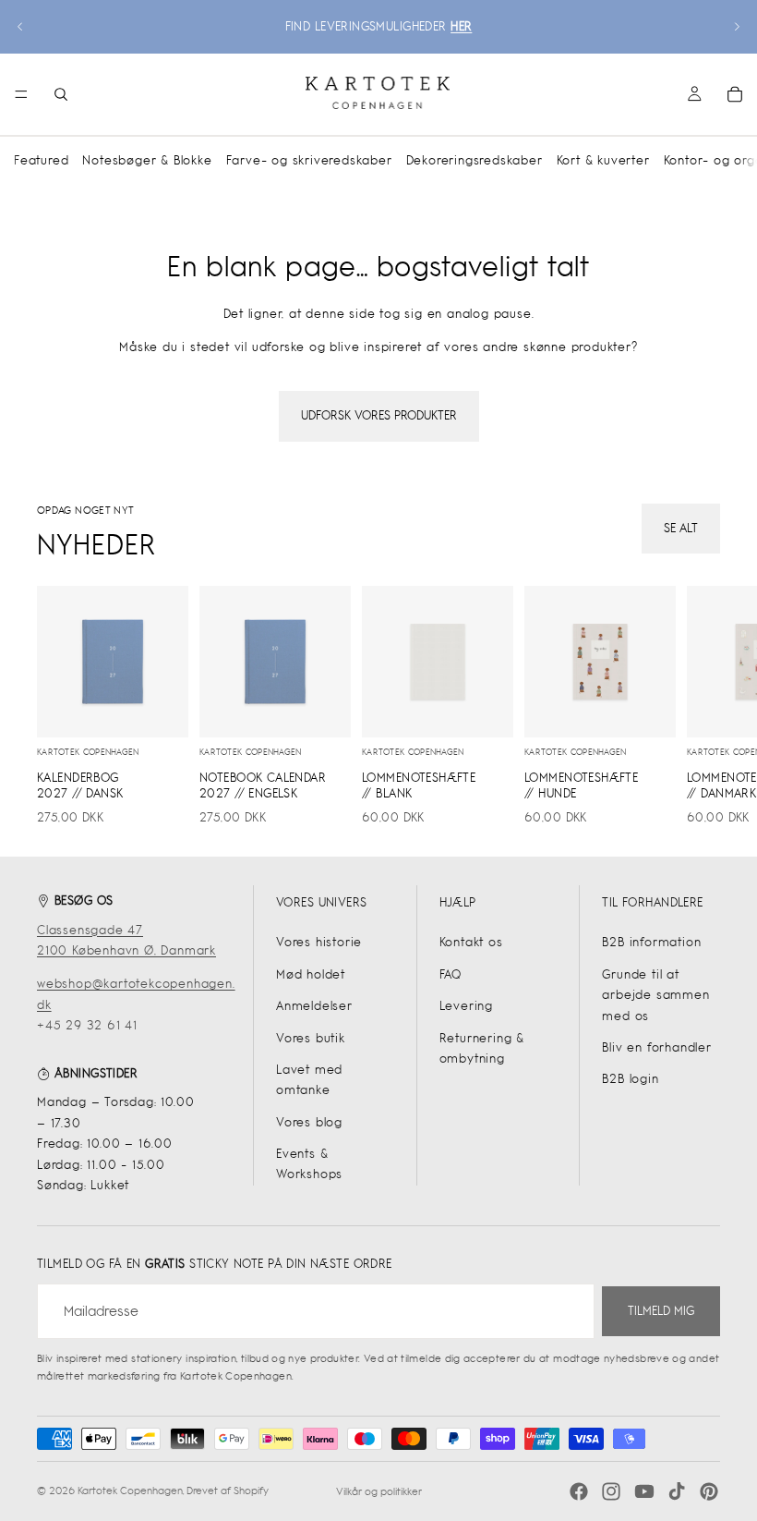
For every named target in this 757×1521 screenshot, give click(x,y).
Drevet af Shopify (227, 1490)
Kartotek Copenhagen (130, 1490)
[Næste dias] (736, 26)
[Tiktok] (677, 1491)
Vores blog (309, 1122)
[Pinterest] (709, 1491)
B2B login (630, 1079)
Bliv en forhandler (656, 1047)
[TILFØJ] (159, 708)
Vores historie (319, 942)
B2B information (651, 942)
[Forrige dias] (20, 26)
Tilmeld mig (661, 1311)
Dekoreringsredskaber (474, 160)
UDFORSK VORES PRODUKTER (379, 415)
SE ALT (681, 528)
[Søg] (61, 94)
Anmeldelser (314, 1006)
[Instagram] (611, 1491)
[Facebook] (579, 1491)
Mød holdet (310, 974)
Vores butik (310, 1038)
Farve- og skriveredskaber (309, 160)
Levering (466, 1006)
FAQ (450, 974)
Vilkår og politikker (379, 1491)
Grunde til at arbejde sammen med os (655, 995)
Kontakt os (471, 942)
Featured (41, 160)
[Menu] (21, 94)
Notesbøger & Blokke (146, 160)
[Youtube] (644, 1491)
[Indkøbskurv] (735, 94)
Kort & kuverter (603, 160)
